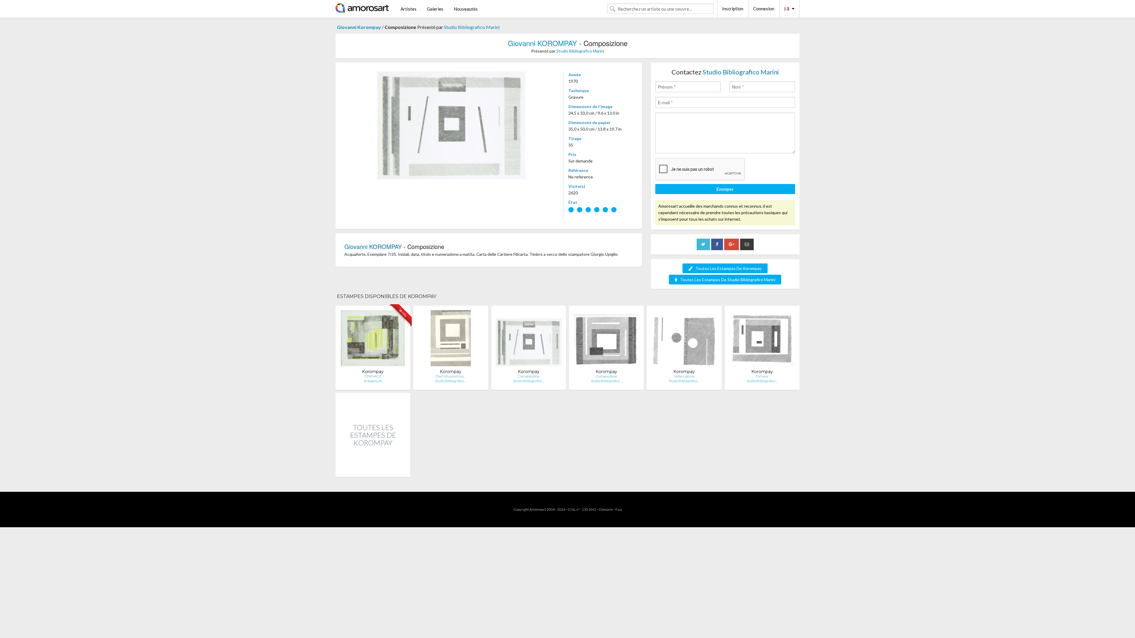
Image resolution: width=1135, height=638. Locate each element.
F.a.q (618, 509)
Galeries (435, 9)
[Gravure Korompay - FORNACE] (373, 339)
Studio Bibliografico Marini (472, 27)
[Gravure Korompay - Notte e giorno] (684, 339)
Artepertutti (373, 381)
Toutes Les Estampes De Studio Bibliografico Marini (727, 279)
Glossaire (606, 509)
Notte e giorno (684, 376)
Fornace (762, 376)
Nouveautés (466, 9)
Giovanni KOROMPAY (542, 43)
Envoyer (725, 189)
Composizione (528, 376)
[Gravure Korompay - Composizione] (529, 339)
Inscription (732, 8)
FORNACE (372, 376)
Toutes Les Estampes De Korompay (728, 268)
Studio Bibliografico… (450, 381)
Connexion (763, 8)
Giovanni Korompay (359, 27)
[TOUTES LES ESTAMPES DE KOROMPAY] (372, 470)
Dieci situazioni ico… (451, 376)
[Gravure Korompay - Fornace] (762, 339)
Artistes (408, 9)
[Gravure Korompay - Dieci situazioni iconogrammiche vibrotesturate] (451, 339)
